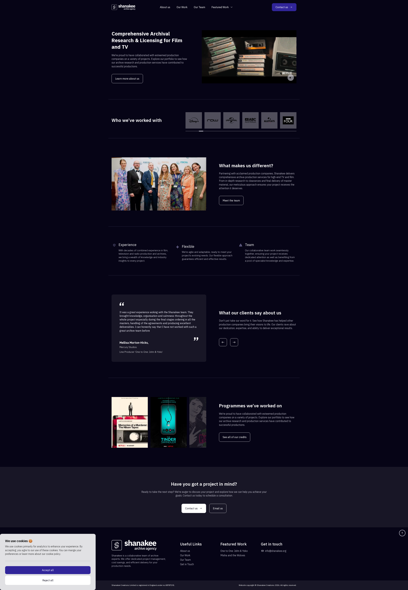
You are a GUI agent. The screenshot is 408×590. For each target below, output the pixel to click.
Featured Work (220, 7)
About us (165, 7)
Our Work (182, 7)
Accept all (48, 570)
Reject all (47, 580)
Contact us (282, 7)
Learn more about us (127, 78)
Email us (218, 508)
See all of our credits (235, 437)
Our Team (199, 7)
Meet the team (231, 200)
